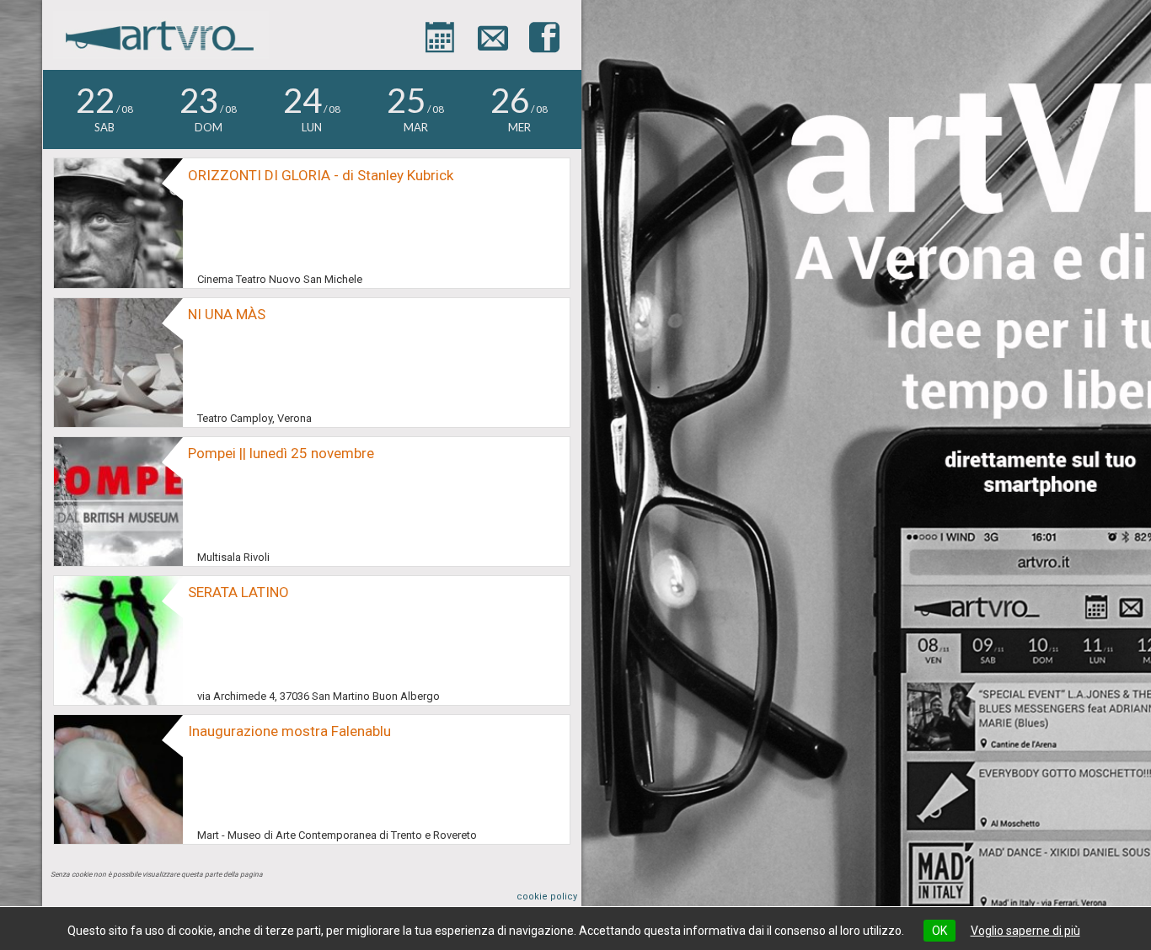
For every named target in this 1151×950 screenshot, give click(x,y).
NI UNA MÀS (226, 314)
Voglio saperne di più (1025, 930)
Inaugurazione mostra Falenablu (289, 731)
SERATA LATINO (238, 592)
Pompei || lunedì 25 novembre (281, 453)
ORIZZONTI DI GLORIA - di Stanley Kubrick (320, 175)
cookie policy (547, 896)
